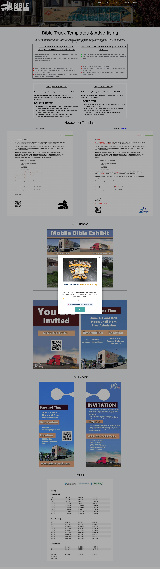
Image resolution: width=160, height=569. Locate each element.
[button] (100, 257)
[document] (80, 284)
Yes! (80, 309)
